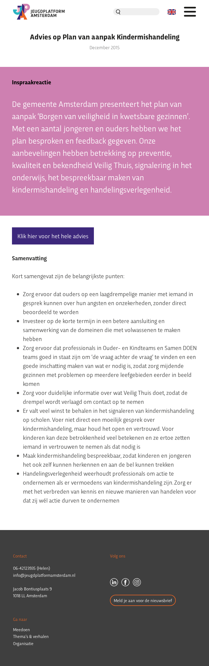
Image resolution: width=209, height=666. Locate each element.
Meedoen (21, 629)
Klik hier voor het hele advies (52, 236)
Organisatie (23, 643)
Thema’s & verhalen (31, 636)
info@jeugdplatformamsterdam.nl (44, 575)
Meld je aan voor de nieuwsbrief (143, 600)
